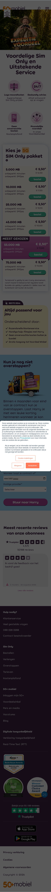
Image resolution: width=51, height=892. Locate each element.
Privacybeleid (25, 438)
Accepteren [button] (32, 465)
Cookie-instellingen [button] (25, 458)
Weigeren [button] (18, 465)
